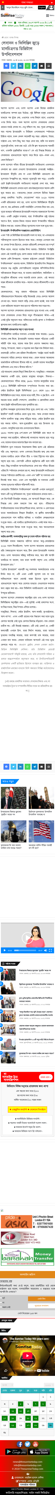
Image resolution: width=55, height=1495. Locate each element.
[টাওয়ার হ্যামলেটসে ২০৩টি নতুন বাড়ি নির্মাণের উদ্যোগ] (8, 1044)
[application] (27, 938)
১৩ (28, 1411)
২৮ (35, 1425)
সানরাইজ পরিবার (27, 1484)
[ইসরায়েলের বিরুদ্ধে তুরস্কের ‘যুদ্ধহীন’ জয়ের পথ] (13, 798)
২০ (28, 1418)
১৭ (4, 1418)
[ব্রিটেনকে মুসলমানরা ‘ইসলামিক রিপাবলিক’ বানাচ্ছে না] (41, 798)
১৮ (12, 1418)
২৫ (12, 1425)
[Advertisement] (27, 729)
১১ (13, 1411)
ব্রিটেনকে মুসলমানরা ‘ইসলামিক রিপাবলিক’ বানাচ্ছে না (36, 984)
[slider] (25, 950)
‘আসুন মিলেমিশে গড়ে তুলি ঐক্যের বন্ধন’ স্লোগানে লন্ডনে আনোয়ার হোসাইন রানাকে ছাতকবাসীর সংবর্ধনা (36, 1013)
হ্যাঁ (3, 1298)
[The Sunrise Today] (12, 15)
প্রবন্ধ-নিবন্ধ (13, 37)
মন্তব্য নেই (6, 1307)
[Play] (4, 950)
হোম (6, 37)
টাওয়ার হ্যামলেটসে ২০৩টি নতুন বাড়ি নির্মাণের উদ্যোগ (36, 1039)
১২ (20, 1411)
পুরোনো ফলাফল (41, 1305)
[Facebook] (6, 66)
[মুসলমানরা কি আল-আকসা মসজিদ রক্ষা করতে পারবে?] (13, 831)
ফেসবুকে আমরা (6, 1320)
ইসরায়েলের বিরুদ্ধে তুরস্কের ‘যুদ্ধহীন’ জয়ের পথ (35, 970)
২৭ (28, 1425)
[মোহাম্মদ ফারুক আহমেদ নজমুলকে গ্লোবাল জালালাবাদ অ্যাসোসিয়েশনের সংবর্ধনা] (8, 1030)
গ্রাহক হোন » (45, 1077)
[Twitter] (13, 66)
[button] (27, 938)
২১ (35, 1418)
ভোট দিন (41, 1298)
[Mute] (45, 950)
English (42, 7)
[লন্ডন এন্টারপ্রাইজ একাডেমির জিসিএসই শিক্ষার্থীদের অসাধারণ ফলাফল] (8, 1002)
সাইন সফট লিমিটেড (39, 1492)
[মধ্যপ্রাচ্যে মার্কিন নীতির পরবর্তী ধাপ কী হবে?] (41, 831)
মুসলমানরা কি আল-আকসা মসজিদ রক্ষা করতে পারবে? (36, 1053)
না (3, 1302)
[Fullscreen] (50, 950)
